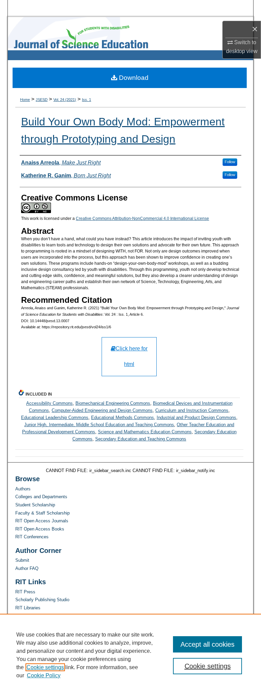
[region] (130, 655)
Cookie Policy (43, 675)
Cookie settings (45, 667)
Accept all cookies (207, 644)
